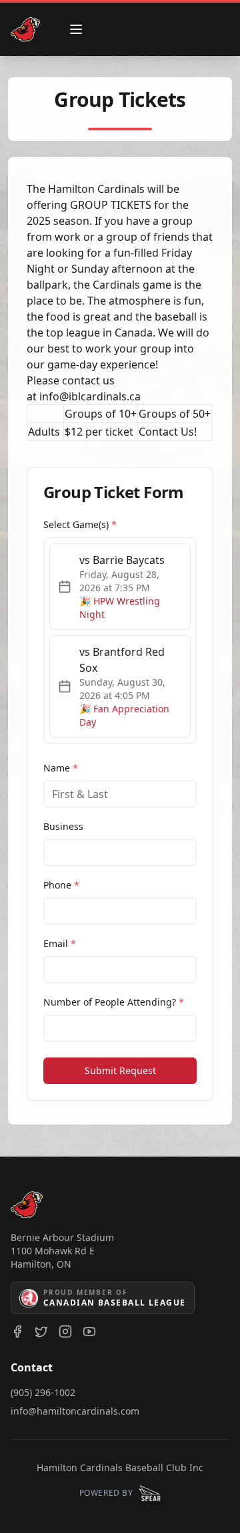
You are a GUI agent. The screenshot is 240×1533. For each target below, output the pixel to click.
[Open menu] (76, 29)
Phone (61, 885)
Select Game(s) (80, 524)
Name (60, 768)
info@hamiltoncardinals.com (75, 1411)
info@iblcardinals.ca (90, 396)
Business (63, 826)
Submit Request (120, 1070)
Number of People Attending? (113, 1002)
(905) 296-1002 (43, 1392)
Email (59, 943)
